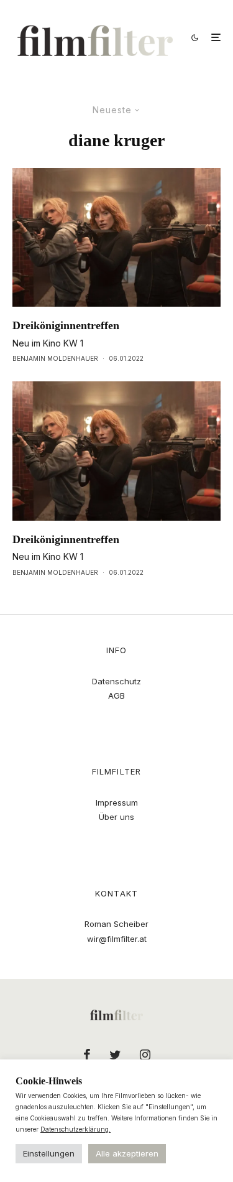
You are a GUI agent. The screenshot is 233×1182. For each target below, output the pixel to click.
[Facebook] (87, 1054)
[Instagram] (145, 1054)
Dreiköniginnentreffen (65, 325)
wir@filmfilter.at (117, 939)
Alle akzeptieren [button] (127, 1153)
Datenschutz (116, 681)
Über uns (116, 817)
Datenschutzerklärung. (75, 1129)
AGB (116, 695)
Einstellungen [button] (49, 1153)
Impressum (117, 802)
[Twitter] (115, 1054)
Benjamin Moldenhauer (55, 358)
